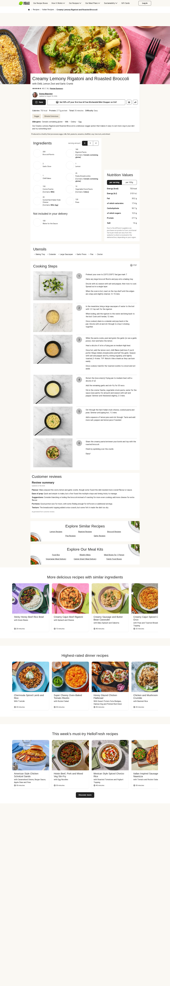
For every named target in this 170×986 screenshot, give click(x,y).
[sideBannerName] (122, 152)
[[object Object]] (129, 102)
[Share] (135, 102)
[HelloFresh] (24, 3)
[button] (66, 143)
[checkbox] (33, 88)
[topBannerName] (85, 19)
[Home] (29, 9)
